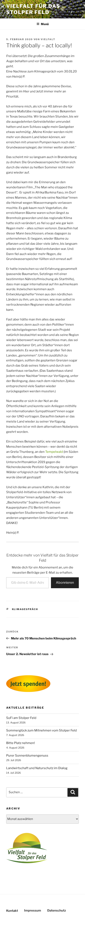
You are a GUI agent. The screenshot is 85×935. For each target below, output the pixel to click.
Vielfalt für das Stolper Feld (33, 9)
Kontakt (12, 911)
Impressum (32, 910)
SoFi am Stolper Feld (21, 718)
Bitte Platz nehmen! (20, 743)
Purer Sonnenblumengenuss (27, 755)
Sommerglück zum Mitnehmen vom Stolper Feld (41, 730)
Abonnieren (65, 583)
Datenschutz (56, 910)
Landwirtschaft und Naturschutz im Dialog (36, 768)
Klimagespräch (25, 609)
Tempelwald (54, 452)
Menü (45, 24)
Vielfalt (48, 39)
